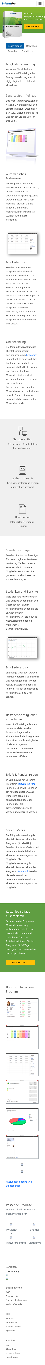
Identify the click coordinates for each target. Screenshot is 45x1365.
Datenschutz (12, 1296)
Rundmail (23, 871)
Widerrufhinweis (14, 1304)
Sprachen (10, 1330)
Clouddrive (27, 51)
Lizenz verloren (13, 1353)
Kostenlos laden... (20, 962)
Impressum (11, 1322)
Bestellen (34, 26)
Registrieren (12, 1357)
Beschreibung (15, 45)
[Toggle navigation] (40, 3)
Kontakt (10, 1318)
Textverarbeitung (27, 783)
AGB (8, 1292)
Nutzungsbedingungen (17, 1300)
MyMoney (31, 354)
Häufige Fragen (13, 1326)
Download (31, 45)
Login (8, 1345)
